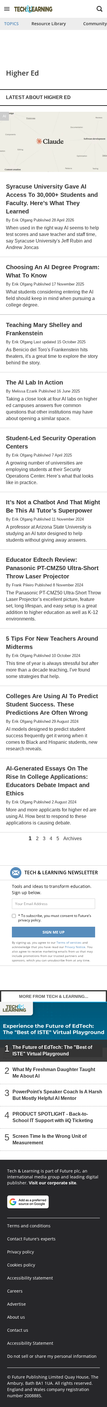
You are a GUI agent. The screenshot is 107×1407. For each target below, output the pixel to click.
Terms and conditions (29, 1226)
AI (4, 116)
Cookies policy (21, 1265)
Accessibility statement (30, 1278)
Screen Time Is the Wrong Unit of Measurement (49, 1139)
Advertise (16, 1304)
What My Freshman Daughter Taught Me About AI (53, 1073)
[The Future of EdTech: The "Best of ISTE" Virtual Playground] (53, 1031)
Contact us (17, 1330)
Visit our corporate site (52, 1183)
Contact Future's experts (31, 1239)
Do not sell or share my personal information (52, 1356)
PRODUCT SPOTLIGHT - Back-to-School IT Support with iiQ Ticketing (52, 1117)
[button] (6, 9)
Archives (72, 838)
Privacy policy (20, 1252)
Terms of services (69, 942)
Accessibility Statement (30, 1343)
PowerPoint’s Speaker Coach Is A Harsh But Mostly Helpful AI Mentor (57, 1095)
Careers (15, 1291)
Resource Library (49, 23)
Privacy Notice (75, 947)
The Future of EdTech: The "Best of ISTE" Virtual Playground (52, 1050)
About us (16, 1317)
